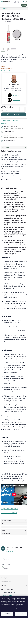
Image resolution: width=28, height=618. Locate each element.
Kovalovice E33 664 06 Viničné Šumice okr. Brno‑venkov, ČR (7, 595)
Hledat (24, 5)
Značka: (4, 123)
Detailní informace (17, 62)
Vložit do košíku (15, 114)
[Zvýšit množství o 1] (25, 108)
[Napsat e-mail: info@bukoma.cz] (15, 2)
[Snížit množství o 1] (25, 110)
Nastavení (14, 609)
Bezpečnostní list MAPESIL (9, 509)
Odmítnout (7, 613)
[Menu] (26, 2)
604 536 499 (16, 95)
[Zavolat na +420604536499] (18, 2)
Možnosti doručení (7, 71)
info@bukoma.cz (16, 100)
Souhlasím (20, 614)
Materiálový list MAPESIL (9, 513)
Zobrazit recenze (9, 551)
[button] (20, 2)
